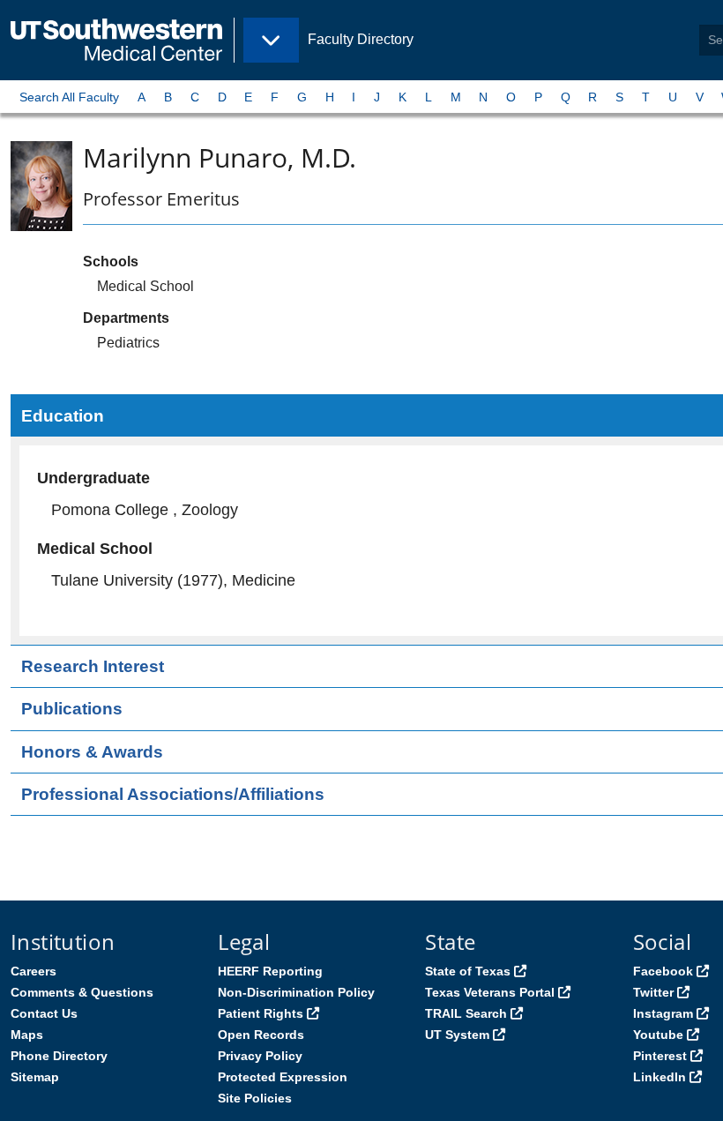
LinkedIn (659, 1077)
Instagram (663, 1013)
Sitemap (35, 1077)
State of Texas (468, 971)
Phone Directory (59, 1056)
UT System (457, 1035)
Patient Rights (260, 1013)
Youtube (658, 1035)
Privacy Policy (260, 1056)
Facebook (663, 971)
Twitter (653, 992)
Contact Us (44, 1013)
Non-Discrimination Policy (296, 992)
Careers (33, 971)
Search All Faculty (69, 97)
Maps (27, 1035)
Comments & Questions (82, 992)
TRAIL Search (466, 1013)
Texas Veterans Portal (490, 992)
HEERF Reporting (270, 971)
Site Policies (255, 1098)
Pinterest (660, 1056)
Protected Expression (282, 1077)
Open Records (261, 1035)
